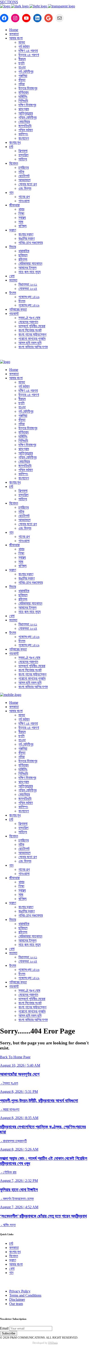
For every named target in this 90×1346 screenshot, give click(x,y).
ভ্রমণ (12, 1260)
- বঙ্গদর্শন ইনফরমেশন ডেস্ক (17, 1199)
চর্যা (11, 1243)
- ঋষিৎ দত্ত (8, 1225)
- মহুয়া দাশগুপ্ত (9, 1109)
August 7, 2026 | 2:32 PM (19, 1181)
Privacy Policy (19, 1291)
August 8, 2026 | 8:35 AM (19, 1118)
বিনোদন (13, 1256)
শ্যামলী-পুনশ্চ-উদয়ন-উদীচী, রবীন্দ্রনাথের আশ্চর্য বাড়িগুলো (39, 1100)
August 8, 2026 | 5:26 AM (19, 1149)
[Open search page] (45, 356)
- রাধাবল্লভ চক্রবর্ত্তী (13, 1141)
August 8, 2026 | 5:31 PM (19, 1092)
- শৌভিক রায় (8, 1172)
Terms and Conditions (25, 1295)
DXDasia (53, 1342)
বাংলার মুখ (15, 1252)
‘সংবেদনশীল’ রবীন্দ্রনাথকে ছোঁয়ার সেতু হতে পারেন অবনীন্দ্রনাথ (43, 1216)
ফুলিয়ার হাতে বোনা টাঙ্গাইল (19, 1189)
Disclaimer (17, 1299)
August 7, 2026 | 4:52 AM (19, 1207)
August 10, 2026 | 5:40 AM (20, 1065)
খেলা (12, 1268)
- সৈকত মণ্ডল (9, 1083)
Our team (16, 1304)
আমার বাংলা (16, 1264)
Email (4, 1328)
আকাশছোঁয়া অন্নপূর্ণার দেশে (19, 1074)
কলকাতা (14, 1248)
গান (11, 1273)
